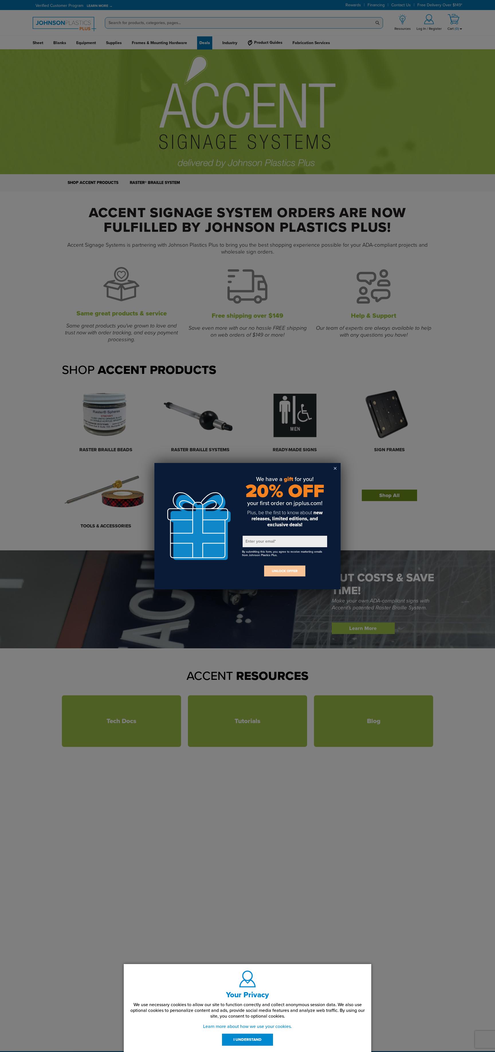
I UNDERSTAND (247, 1039)
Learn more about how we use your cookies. (247, 1026)
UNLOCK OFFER (285, 571)
